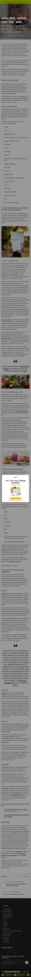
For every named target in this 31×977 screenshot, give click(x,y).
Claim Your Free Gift (15, 498)
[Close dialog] (28, 476)
